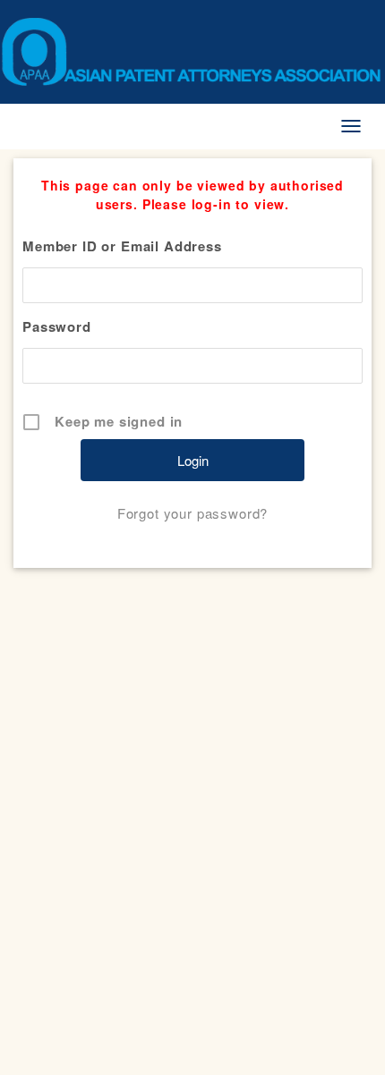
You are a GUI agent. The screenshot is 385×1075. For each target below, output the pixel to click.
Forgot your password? (193, 513)
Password (56, 326)
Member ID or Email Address (122, 246)
